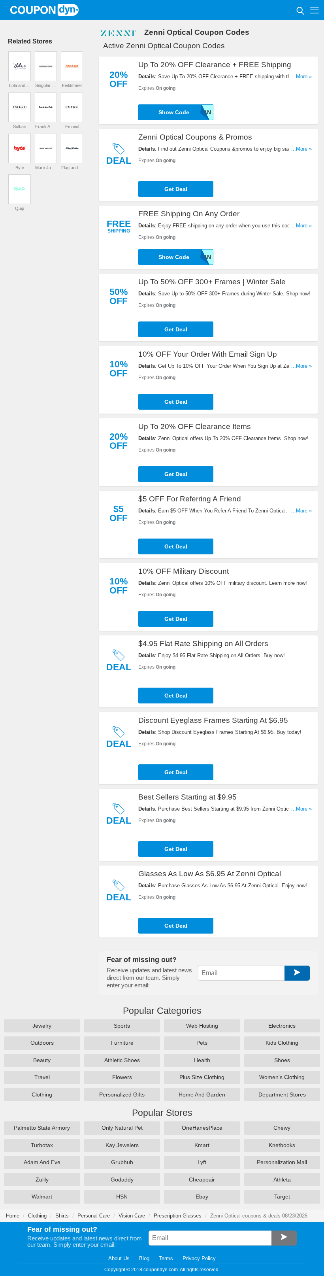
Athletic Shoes (122, 1060)
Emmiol (72, 126)
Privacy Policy (199, 1258)
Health (202, 1060)
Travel (42, 1077)
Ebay (202, 1196)
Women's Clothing (282, 1077)
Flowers (122, 1077)
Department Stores (282, 1094)
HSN (122, 1196)
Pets (201, 1043)
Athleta (282, 1179)
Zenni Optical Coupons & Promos (195, 137)
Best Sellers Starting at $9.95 (187, 797)
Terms (166, 1258)
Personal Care (93, 1216)
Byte (19, 167)
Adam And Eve (42, 1162)
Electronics (282, 1026)
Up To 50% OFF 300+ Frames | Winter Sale (212, 282)
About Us (119, 1258)
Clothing (42, 1094)
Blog (144, 1258)
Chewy (281, 1128)
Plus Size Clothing (201, 1077)
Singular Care (46, 85)
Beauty (42, 1060)
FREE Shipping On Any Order (188, 214)
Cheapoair (202, 1179)
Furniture (122, 1043)
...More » (301, 76)
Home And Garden (202, 1094)
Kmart (201, 1145)
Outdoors (42, 1043)
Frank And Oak (46, 126)
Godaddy (122, 1179)
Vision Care (132, 1216)
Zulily (42, 1179)
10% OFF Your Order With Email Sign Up (207, 354)
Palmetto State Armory (42, 1128)
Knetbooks (282, 1145)
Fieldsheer (72, 85)
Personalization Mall (282, 1162)
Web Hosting (202, 1026)
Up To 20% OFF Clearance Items (194, 426)
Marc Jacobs (46, 167)
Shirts (62, 1216)
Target (282, 1196)
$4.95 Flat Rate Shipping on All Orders (203, 643)
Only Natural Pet (122, 1128)
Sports (122, 1026)
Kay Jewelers (122, 1145)
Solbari (19, 126)
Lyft (202, 1162)
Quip (19, 208)
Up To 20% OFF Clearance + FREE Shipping (214, 64)
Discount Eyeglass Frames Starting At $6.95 (213, 720)
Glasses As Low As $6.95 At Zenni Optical (209, 874)
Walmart (42, 1196)
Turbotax (42, 1145)
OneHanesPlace (202, 1128)
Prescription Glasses (178, 1216)
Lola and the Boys (19, 85)
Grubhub (122, 1162)
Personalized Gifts (122, 1094)
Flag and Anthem (72, 167)
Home (12, 1216)
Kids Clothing (282, 1043)
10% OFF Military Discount (183, 571)
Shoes (282, 1060)
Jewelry (41, 1026)
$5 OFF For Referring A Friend (189, 499)
